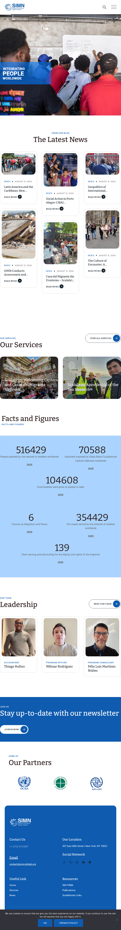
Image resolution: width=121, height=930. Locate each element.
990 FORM (67, 885)
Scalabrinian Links (72, 895)
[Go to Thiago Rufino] (18, 637)
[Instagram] (77, 862)
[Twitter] (70, 862)
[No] (117, 919)
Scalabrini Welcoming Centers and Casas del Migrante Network (31, 385)
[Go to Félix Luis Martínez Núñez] (102, 637)
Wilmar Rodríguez (59, 666)
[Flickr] (90, 862)
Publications (68, 890)
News (7, 181)
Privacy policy (68, 923)
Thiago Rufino (14, 666)
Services (13, 890)
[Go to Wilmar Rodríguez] (60, 637)
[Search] (104, 7)
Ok (45, 923)
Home (12, 885)
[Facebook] (64, 862)
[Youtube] (83, 862)
